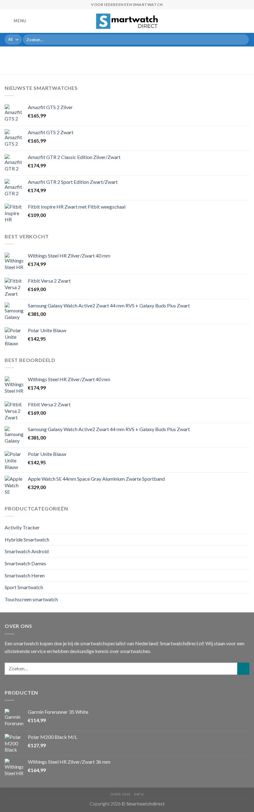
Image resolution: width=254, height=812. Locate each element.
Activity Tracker (22, 527)
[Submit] (243, 39)
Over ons (120, 794)
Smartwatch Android (27, 551)
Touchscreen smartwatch (31, 599)
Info (139, 794)
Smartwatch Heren (25, 575)
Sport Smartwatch (24, 587)
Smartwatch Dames (25, 563)
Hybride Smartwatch (27, 539)
